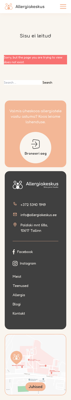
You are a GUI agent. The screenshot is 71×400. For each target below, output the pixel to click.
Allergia (19, 295)
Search (47, 82)
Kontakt (19, 313)
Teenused (20, 285)
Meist (17, 276)
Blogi (17, 304)
